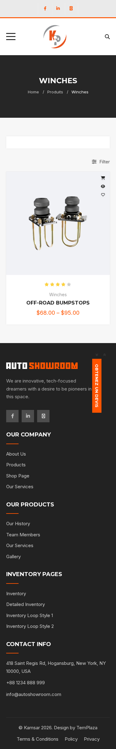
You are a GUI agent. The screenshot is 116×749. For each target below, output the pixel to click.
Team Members (23, 535)
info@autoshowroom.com (33, 694)
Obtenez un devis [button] (97, 385)
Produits (55, 91)
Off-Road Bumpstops (58, 303)
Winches (58, 294)
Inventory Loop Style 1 (29, 615)
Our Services (19, 486)
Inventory (16, 593)
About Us (16, 454)
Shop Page (17, 476)
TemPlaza (86, 728)
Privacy (92, 739)
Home (33, 91)
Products (16, 465)
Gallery (13, 556)
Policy (71, 739)
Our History (18, 523)
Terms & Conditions (37, 739)
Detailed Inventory (25, 604)
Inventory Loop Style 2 (30, 626)
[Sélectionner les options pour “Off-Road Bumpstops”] (103, 178)
